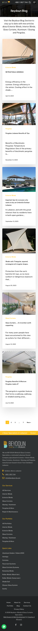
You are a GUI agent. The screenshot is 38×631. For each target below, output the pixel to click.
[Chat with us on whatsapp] (4, 628)
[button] (34, 2)
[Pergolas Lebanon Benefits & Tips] (19, 133)
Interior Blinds (7, 494)
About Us (17, 602)
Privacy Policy (19, 609)
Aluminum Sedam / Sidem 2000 (13, 553)
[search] (30, 2)
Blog (18, 606)
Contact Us (27, 606)
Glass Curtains (10, 318)
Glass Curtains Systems (10, 567)
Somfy (4, 589)
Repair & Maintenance (10, 512)
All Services (6, 490)
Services (27, 602)
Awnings (5, 556)
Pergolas (8, 129)
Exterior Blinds (10, 67)
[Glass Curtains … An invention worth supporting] (19, 320)
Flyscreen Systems (9, 564)
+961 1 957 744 (10, 474)
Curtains (5, 560)
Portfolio (10, 606)
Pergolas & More (8, 508)
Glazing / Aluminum (9, 504)
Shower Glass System (10, 585)
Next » (29, 422)
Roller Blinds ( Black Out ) (11, 574)
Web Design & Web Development (14, 617)
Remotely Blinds (8, 571)
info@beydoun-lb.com (12, 478)
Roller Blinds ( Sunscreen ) (11, 578)
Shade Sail (6, 581)
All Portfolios (7, 523)
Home (8, 602)
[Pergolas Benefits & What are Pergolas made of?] (19, 379)
